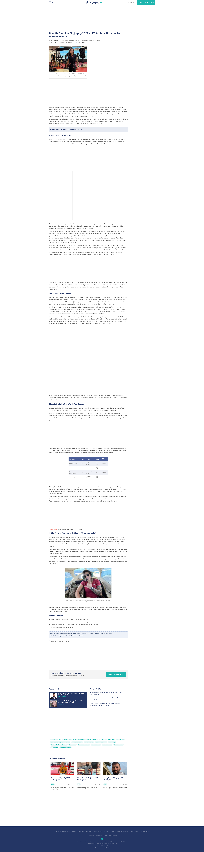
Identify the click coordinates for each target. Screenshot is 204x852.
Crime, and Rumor (77, 636)
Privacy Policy (114, 841)
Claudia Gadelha (55, 739)
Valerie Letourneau (83, 744)
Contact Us (99, 835)
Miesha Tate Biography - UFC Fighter (70, 529)
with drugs (58, 238)
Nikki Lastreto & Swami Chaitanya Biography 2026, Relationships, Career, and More (105, 704)
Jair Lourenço (120, 739)
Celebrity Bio (104, 633)
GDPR (121, 841)
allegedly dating (85, 541)
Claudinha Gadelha (65, 747)
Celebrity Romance (100, 742)
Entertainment (98, 831)
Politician (125, 831)
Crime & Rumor (134, 831)
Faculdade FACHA (77, 742)
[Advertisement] (102, 17)
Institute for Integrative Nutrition (60, 742)
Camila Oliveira (88, 742)
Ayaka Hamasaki (107, 744)
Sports (68, 636)
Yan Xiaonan (54, 747)
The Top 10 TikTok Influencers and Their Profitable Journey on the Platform (108, 699)
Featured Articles (145, 831)
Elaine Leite (72, 744)
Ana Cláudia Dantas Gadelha (59, 744)
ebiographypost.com (99, 847)
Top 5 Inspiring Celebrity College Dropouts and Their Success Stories (106, 693)
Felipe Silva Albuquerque (107, 739)
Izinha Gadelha (67, 739)
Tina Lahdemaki (118, 744)
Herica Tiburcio (96, 744)
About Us (91, 835)
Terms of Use (104, 841)
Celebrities (61, 704)
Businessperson (60, 636)
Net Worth (89, 831)
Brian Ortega (112, 742)
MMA (52, 784)
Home (57, 831)
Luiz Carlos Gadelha (79, 739)
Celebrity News (66, 831)
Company (106, 831)
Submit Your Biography (111, 835)
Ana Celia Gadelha (92, 739)
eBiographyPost (68, 633)
